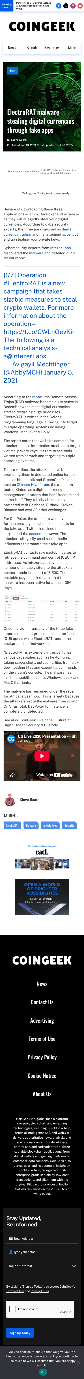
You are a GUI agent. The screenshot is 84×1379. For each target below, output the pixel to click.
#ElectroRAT (22, 283)
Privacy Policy (42, 1057)
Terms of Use (42, 1039)
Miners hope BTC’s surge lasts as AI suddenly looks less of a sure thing (33, 5)
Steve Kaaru (19, 139)
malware (36, 253)
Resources (52, 47)
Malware (31, 825)
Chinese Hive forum (33, 485)
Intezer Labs (60, 248)
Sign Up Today (20, 1333)
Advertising (42, 1020)
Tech (12, 70)
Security (69, 825)
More (72, 47)
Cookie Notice (42, 1075)
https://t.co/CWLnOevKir (39, 331)
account (36, 534)
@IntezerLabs (26, 356)
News (12, 47)
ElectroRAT (12, 825)
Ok (43, 1372)
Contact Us (42, 1002)
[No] (78, 1362)
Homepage (14, 171)
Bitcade (32, 47)
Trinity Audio (45, 193)
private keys (50, 825)
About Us (42, 1094)
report (37, 397)
